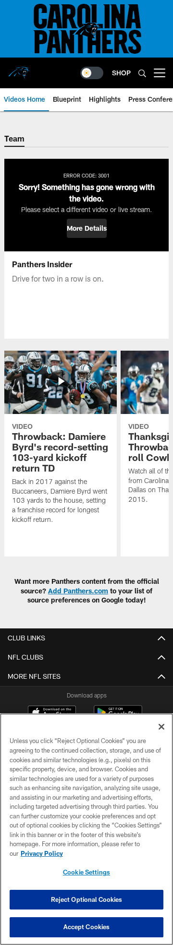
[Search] (142, 73)
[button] (87, 228)
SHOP (121, 73)
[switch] (91, 73)
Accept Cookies (86, 927)
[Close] (161, 726)
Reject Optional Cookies (87, 899)
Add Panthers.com (78, 591)
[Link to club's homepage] (19, 69)
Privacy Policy (42, 853)
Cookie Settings (86, 872)
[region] (86, 829)
